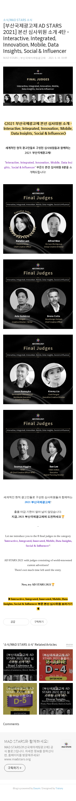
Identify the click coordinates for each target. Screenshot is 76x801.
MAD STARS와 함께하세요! (26, 741)
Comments (11, 724)
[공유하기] (19, 622)
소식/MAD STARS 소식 (17, 20)
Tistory (59, 788)
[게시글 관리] (24, 622)
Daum (36, 788)
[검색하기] (70, 4)
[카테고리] (5, 4)
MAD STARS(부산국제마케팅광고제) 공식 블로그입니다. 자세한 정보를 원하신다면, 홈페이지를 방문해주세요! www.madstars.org (29, 753)
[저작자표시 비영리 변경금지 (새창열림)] (53, 622)
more (69, 644)
